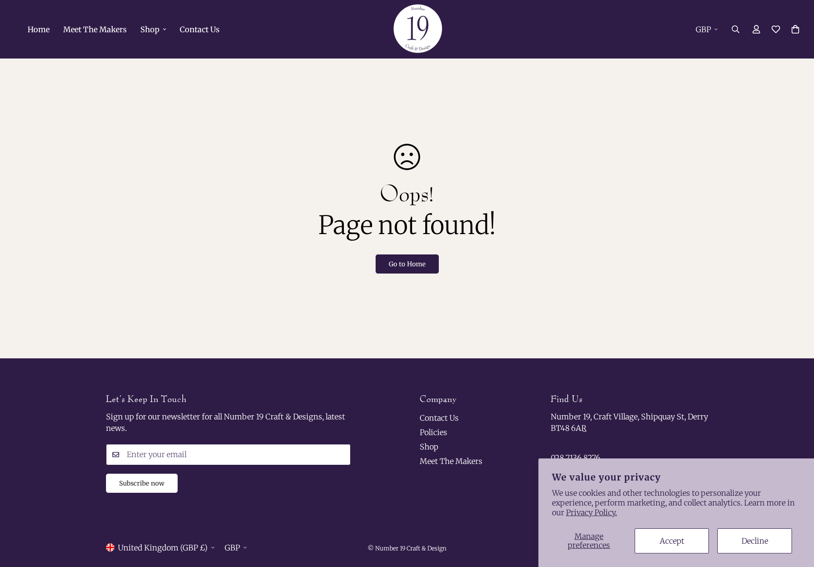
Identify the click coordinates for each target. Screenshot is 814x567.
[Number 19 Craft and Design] (417, 29)
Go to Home (407, 264)
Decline (755, 541)
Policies (433, 432)
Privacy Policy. (591, 512)
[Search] (736, 29)
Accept (672, 541)
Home (39, 29)
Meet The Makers (95, 29)
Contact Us (200, 29)
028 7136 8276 (575, 458)
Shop (149, 29)
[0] (795, 29)
